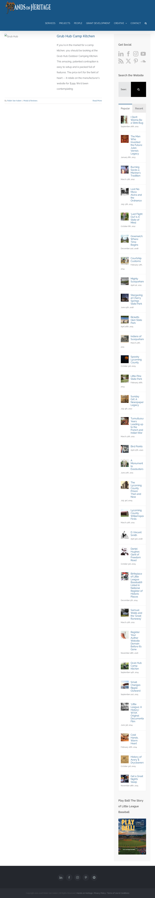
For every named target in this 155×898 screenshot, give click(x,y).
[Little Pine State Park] (125, 377)
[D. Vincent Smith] (125, 533)
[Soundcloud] (143, 61)
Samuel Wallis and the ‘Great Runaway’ (136, 614)
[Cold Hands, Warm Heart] (125, 736)
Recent (139, 108)
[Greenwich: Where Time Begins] (125, 237)
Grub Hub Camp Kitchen (76, 36)
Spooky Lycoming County (136, 359)
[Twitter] (128, 61)
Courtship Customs (136, 260)
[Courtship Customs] (125, 259)
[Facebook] (128, 53)
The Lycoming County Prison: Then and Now (136, 489)
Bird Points (137, 446)
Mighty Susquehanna (137, 280)
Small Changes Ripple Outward (135, 686)
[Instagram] (135, 53)
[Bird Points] (125, 447)
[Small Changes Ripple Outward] (125, 683)
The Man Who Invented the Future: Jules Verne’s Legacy (136, 145)
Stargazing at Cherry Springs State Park (137, 299)
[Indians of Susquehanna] (125, 337)
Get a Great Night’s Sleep (137, 779)
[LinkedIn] (121, 53)
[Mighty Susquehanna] (125, 279)
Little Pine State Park (136, 377)
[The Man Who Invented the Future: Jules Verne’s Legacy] (125, 137)
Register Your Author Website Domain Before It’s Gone (136, 641)
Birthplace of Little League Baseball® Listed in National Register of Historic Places (137, 585)
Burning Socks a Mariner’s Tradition (136, 171)
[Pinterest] (135, 61)
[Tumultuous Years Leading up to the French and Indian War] (125, 419)
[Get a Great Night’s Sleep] (125, 777)
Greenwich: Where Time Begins (137, 240)
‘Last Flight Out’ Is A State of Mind (136, 218)
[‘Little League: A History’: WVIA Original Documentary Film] (125, 705)
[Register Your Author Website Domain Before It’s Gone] (125, 633)
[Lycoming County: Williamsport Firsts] (125, 511)
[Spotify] (94, 877)
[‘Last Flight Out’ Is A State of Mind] (125, 215)
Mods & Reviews (30, 101)
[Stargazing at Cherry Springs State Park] (125, 296)
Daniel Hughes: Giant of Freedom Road (136, 554)
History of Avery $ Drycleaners (137, 759)
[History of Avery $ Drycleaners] (125, 758)
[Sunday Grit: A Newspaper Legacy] (125, 397)
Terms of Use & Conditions (118, 893)
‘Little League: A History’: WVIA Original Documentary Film (137, 713)
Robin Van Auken (14, 101)
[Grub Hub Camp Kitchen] (125, 664)
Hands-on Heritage (85, 893)
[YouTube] (143, 53)
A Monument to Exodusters (137, 465)
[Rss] (121, 61)
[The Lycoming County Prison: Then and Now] (125, 483)
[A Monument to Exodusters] (125, 461)
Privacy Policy (100, 893)
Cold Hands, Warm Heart (135, 739)
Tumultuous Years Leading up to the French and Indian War (137, 425)
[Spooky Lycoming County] (125, 358)
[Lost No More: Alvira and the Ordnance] (125, 190)
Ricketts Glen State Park (136, 320)
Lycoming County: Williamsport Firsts (137, 514)
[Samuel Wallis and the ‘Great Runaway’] (125, 611)
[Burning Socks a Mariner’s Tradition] (125, 168)
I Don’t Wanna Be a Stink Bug (137, 120)
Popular (125, 108)
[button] (146, 23)
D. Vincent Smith (136, 534)
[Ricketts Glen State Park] (125, 318)
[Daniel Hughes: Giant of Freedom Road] (125, 550)
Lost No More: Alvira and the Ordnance (136, 195)
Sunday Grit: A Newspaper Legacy (137, 400)
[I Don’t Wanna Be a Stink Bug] (125, 118)
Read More (97, 101)
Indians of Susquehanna (137, 338)
